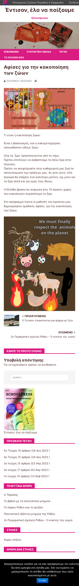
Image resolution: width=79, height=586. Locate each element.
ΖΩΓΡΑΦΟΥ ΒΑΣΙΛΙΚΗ (19, 80)
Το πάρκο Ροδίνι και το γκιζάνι (23, 507)
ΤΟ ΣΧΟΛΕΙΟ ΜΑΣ (14, 57)
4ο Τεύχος (10, 457)
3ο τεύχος (10, 463)
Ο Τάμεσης (11, 494)
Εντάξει (42, 580)
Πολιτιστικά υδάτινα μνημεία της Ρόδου (29, 513)
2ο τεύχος (10, 469)
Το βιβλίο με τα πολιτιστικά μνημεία (27, 501)
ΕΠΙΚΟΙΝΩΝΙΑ (11, 51)
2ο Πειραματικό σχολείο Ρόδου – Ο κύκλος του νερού (38, 520)
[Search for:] (39, 377)
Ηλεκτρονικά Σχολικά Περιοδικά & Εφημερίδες (38, 2)
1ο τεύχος (10, 476)
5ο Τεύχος (10, 450)
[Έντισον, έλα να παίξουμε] (39, 46)
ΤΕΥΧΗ (63, 51)
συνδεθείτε (49, 364)
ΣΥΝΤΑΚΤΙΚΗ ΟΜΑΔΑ (39, 51)
